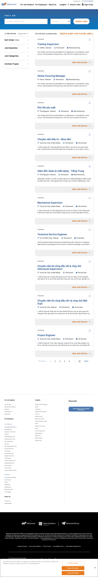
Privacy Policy (47, 546)
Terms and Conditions (35, 546)
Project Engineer (46, 335)
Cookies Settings (73, 563)
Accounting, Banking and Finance (10, 479)
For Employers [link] (8, 419)
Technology (7, 492)
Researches (38, 440)
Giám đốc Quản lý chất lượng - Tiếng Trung (60, 171)
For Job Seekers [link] (9, 400)
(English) (88, 1)
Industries (7, 474)
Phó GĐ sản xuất (46, 107)
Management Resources (38, 434)
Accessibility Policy (58, 546)
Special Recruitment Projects (10, 408)
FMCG (6, 482)
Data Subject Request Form (73, 546)
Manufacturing (8, 489)
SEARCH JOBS (81, 21)
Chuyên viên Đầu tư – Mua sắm (54, 139)
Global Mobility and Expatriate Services (9, 438)
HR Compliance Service (8, 443)
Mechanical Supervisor (50, 202)
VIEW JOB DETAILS (79, 62)
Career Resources (40, 431)
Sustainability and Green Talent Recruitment (9, 465)
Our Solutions (8, 424)
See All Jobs (7, 404)
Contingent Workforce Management (10, 428)
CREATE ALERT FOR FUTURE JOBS (76, 34)
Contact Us (77, 1)
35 (80, 361)
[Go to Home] (9, 4)
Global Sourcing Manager (51, 75)
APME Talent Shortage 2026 (41, 406)
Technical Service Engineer (52, 234)
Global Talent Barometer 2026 (39, 418)
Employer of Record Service (9, 433)
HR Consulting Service (10, 446)
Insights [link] (37, 400)
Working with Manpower (8, 413)
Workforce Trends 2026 (40, 427)
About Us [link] (7, 496)
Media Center (38, 438)
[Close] (95, 568)
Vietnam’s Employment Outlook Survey (40, 411)
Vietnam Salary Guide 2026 (41, 422)
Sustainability (8, 503)
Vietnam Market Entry (10, 470)
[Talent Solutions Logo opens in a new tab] (46, 523)
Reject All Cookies (72, 568)
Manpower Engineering (7, 486)
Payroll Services (8, 448)
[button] (23, 33)
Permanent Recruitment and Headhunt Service (9, 453)
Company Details (22, 546)
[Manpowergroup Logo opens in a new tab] (69, 523)
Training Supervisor (48, 44)
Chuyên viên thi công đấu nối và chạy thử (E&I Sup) (62, 302)
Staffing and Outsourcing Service (10, 459)
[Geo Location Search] (69, 21)
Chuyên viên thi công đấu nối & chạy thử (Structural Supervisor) (59, 267)
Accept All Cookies (73, 573)
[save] (89, 40)
